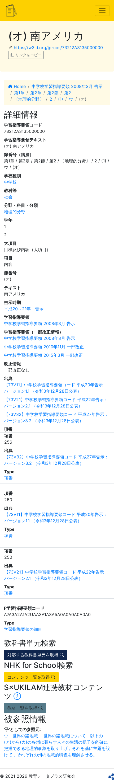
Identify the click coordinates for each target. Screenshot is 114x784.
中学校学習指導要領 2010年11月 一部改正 (44, 346)
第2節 (52, 92)
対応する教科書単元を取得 (33, 655)
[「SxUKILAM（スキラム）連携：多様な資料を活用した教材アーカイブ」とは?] (17, 696)
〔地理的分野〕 (29, 99)
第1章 (19, 92)
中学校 (10, 182)
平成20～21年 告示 (23, 308)
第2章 (35, 92)
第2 (67, 92)
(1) (60, 99)
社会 (8, 196)
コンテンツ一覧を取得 (29, 677)
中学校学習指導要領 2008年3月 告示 (67, 86)
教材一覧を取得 (22, 708)
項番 (8, 478)
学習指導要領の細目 (23, 629)
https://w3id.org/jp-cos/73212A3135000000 (58, 47)
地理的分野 (14, 211)
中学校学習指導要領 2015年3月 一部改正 (43, 355)
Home (19, 86)
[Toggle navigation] (102, 10)
